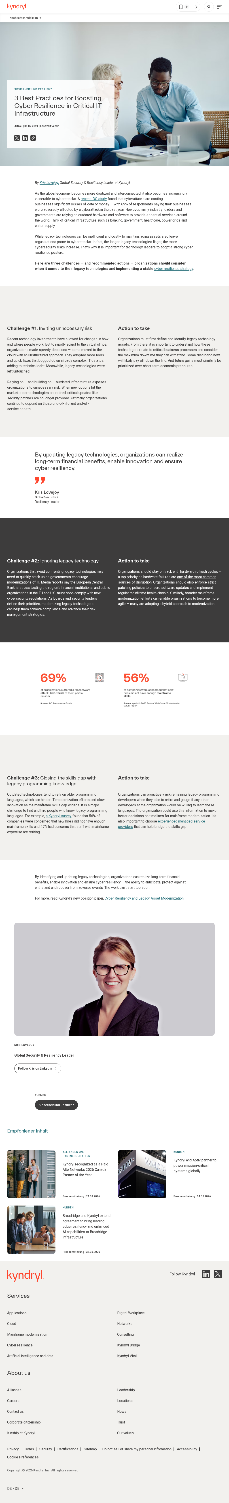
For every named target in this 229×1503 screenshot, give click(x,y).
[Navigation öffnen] (219, 7)
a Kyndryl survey (59, 816)
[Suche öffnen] (209, 7)
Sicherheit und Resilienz (33, 89)
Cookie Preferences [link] (23, 1457)
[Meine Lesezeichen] (196, 6)
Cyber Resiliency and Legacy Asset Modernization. (144, 898)
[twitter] (218, 1274)
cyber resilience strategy (173, 269)
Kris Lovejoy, (49, 183)
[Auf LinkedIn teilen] (25, 138)
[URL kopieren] (33, 138)
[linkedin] (206, 1274)
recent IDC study (94, 199)
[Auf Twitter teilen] (17, 138)
